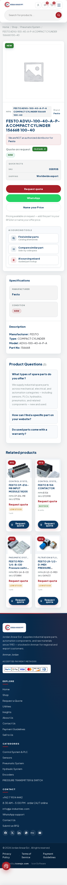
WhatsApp (33, 198)
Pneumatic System (30, 27)
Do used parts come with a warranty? (29, 431)
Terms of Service (26, 855)
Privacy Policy (7, 855)
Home (6, 27)
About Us (8, 717)
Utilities (7, 706)
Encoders (8, 774)
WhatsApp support (13, 814)
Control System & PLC (15, 751)
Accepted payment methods (20, 661)
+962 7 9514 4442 (13, 797)
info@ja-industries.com (16, 808)
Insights (7, 712)
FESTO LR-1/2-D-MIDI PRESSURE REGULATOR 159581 (47, 568)
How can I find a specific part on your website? (33, 417)
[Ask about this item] (6, 866)
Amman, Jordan (11, 654)
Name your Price (33, 207)
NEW (16, 311)
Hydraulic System (12, 768)
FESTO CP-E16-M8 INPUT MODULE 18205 (19, 488)
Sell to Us (8, 734)
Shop (15, 27)
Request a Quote (12, 700)
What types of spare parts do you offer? (31, 376)
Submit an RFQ (11, 825)
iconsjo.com (22, 863)
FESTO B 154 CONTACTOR (46, 487)
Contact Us (9, 723)
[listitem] (5, 833)
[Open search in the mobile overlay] (33, 15)
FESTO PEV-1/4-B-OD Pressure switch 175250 (18, 566)
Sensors (7, 757)
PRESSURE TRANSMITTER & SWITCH (23, 780)
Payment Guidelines (14, 729)
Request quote (33, 188)
